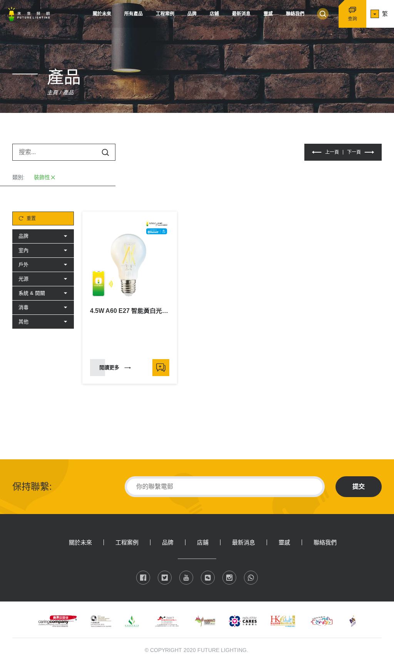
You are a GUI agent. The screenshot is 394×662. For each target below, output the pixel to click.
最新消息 (241, 14)
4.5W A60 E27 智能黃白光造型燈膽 (129, 311)
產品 (68, 92)
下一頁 (354, 152)
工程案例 (165, 14)
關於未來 (102, 14)
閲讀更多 (109, 367)
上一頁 (332, 152)
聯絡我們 (295, 14)
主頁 (52, 92)
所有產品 (133, 14)
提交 (358, 486)
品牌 (192, 14)
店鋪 (214, 14)
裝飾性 (42, 177)
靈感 (268, 14)
